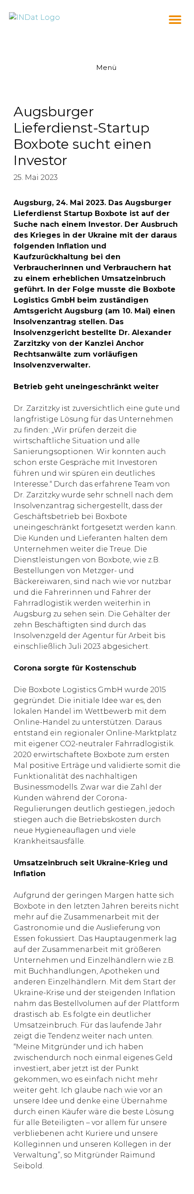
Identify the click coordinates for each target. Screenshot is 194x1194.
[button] (175, 19)
